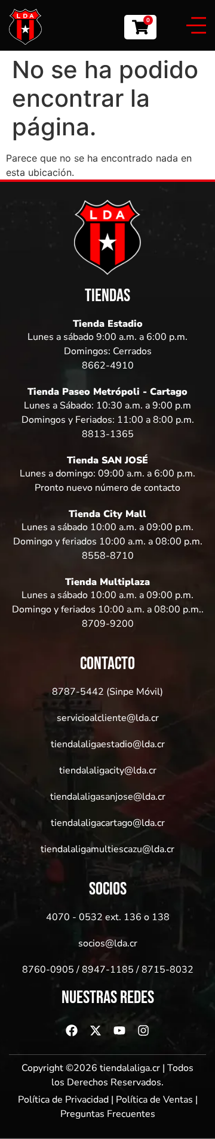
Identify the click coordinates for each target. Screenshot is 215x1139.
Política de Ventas (154, 1099)
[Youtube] (119, 1030)
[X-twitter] (96, 1030)
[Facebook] (72, 1030)
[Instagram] (143, 1030)
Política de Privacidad (63, 1099)
